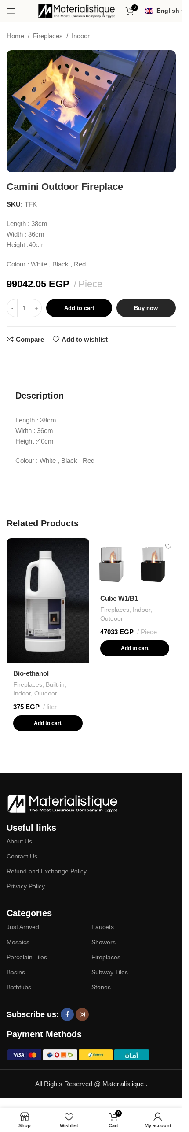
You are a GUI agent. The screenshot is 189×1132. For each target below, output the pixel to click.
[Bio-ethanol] (48, 600)
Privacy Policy (26, 886)
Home (15, 36)
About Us (19, 841)
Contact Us (22, 856)
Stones (101, 987)
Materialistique (123, 1084)
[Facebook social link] (67, 1014)
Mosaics (18, 942)
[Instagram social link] (82, 1014)
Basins (16, 972)
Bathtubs (19, 987)
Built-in (55, 684)
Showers (103, 942)
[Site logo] (76, 10)
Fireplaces (48, 36)
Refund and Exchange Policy (47, 871)
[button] (48, 723)
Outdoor (45, 693)
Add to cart (79, 308)
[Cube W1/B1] (135, 563)
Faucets (102, 926)
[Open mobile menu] (11, 11)
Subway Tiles (109, 972)
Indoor (81, 36)
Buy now (146, 308)
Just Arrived (23, 926)
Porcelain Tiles (27, 957)
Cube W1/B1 (119, 598)
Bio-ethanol (31, 673)
